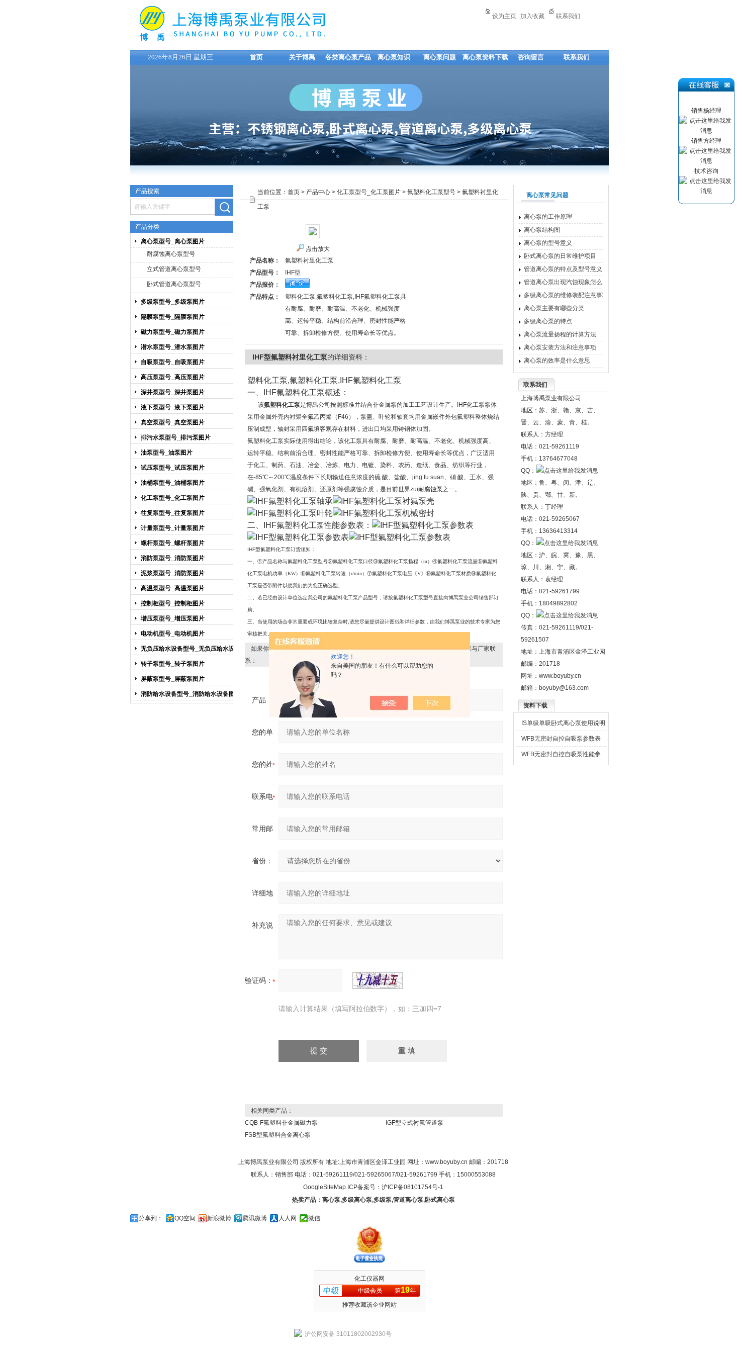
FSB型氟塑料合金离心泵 (278, 1134)
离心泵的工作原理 (548, 216)
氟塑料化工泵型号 (431, 192)
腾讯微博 (255, 1218)
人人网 (288, 1218)
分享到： (151, 1218)
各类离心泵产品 (348, 57)
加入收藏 (532, 16)
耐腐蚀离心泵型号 (171, 253)
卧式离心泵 (440, 1199)
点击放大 (318, 248)
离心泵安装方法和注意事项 (560, 347)
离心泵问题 (439, 57)
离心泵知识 (394, 57)
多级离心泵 (357, 1199)
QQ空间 (185, 1218)
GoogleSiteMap (324, 1187)
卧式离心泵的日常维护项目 (560, 255)
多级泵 (383, 1199)
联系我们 (568, 16)
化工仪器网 (369, 1278)
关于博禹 (302, 57)
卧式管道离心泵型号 (174, 284)
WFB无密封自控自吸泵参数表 (561, 738)
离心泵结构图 (542, 229)
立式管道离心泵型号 (174, 269)
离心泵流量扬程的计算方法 (560, 334)
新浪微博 (219, 1218)
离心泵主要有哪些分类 (554, 308)
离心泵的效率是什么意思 (557, 360)
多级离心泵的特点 (548, 321)
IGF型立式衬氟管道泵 (414, 1122)
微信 (314, 1218)
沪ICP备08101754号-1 (412, 1187)
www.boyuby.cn (560, 675)
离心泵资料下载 (485, 57)
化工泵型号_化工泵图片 (369, 192)
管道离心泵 (408, 1199)
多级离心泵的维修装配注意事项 (566, 295)
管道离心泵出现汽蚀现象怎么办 (566, 282)
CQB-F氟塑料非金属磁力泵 (281, 1122)
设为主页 (504, 16)
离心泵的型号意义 (548, 242)
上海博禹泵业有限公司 (263, 23)
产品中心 (318, 192)
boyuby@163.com (564, 687)
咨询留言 (531, 57)
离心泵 (331, 1199)
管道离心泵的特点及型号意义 (563, 269)
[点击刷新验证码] (377, 980)
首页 (256, 57)
